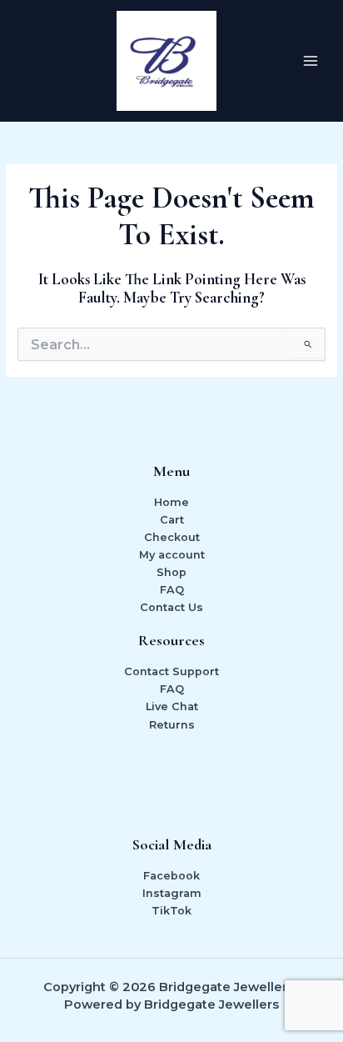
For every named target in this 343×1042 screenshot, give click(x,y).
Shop (171, 572)
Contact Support (171, 671)
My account (172, 555)
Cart (172, 519)
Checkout (172, 537)
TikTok (171, 910)
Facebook (171, 875)
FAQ (172, 590)
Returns (172, 725)
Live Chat (172, 706)
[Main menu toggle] (310, 61)
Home (171, 502)
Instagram (171, 893)
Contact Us (171, 607)
